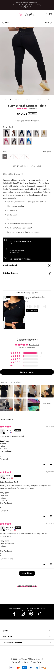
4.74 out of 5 (34, 344)
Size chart (47, 151)
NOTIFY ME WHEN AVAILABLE (27, 166)
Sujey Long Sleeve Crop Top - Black (35, 298)
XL (27, 156)
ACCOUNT (7, 636)
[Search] (46, 14)
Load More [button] (27, 573)
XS (5, 156)
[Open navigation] (3, 14)
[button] (23, 108)
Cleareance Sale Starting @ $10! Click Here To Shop (27, 5)
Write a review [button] (27, 371)
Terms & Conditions (20, 662)
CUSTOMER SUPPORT (12, 642)
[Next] (48, 99)
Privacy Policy (36, 662)
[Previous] (5, 99)
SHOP (5, 630)
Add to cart (32, 310)
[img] (5, 426)
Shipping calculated (22, 120)
